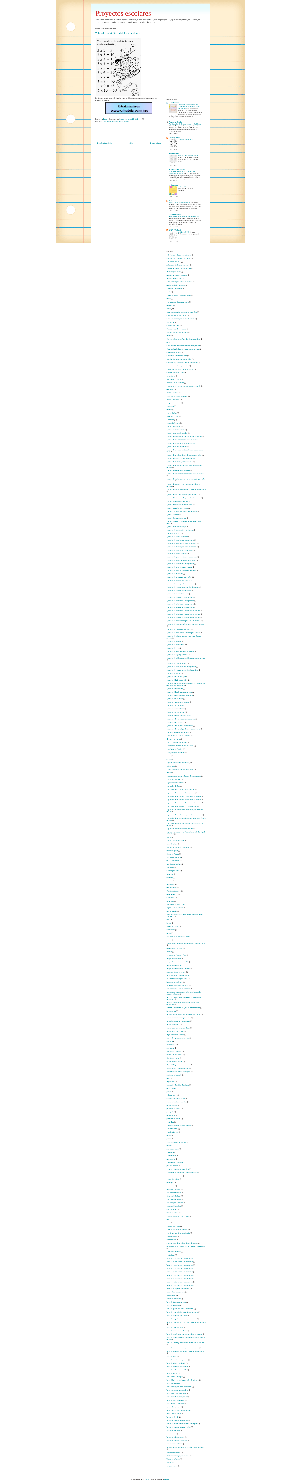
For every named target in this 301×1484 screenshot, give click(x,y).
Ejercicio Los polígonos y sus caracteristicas (181, 511)
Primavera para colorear (174, 1176)
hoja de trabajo (171, 911)
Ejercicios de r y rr (172, 648)
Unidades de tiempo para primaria (177, 1456)
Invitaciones (173, 185)
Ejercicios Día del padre (174, 699)
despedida (169, 389)
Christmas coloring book (186, 139)
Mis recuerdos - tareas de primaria (178, 1068)
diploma (169, 409)
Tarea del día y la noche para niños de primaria (182, 1380)
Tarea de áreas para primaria (176, 1302)
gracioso (169, 881)
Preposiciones (171, 1156)
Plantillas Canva (172, 1129)
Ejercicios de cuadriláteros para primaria (180, 540)
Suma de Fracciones (173, 1251)
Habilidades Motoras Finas (175, 904)
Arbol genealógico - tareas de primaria (179, 282)
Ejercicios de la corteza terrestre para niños (181, 570)
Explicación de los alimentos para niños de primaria (184, 815)
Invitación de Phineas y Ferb (176, 955)
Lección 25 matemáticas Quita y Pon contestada (183, 1008)
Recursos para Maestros (174, 1203)
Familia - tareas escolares (175, 840)
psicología (169, 1182)
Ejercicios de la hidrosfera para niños (179, 580)
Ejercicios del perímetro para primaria (179, 692)
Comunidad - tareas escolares (176, 356)
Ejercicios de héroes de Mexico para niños (180, 560)
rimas (168, 1223)
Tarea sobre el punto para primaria (178, 1410)
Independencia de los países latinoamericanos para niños (186, 943)
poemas (169, 1135)
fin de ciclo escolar (172, 861)
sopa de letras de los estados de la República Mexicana (185, 1246)
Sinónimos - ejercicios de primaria (178, 1233)
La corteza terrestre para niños (176, 979)
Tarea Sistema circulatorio (175, 1400)
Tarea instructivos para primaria (177, 1397)
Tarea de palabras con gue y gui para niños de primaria (185, 1351)
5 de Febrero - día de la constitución (178, 255)
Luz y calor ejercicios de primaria (177, 1038)
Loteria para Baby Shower (175, 1031)
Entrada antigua (155, 143)
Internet (169, 952)
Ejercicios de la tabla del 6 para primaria (180, 607)
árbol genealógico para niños (176, 285)
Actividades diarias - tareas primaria (178, 268)
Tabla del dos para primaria (175, 1292)
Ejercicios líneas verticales (175, 709)
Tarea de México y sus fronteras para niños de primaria (185, 1343)
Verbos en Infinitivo (173, 1459)
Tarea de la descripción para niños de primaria (182, 1312)
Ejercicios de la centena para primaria (179, 567)
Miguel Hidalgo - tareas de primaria (178, 1065)
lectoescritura (171, 1011)
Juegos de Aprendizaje (174, 958)
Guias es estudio (172, 894)
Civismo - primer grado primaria (177, 332)
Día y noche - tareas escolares (176, 396)
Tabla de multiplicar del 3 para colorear (179, 1265)
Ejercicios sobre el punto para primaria (179, 726)
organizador (170, 1082)
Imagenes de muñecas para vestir (178, 936)
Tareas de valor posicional (175, 1437)
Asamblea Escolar (175, 122)
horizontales (170, 930)
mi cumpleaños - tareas (174, 1061)
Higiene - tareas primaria (174, 908)
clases (168, 336)
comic (168, 342)
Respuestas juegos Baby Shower (177, 1216)
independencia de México (175, 948)
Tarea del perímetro (173, 1383)
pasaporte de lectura (173, 1109)
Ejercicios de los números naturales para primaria (183, 633)
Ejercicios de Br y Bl (173, 533)
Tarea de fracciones (173, 1305)
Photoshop (170, 1122)
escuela (169, 759)
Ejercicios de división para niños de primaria (181, 547)
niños (168, 1078)
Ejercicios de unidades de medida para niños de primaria (185, 658)
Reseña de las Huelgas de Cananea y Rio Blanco (185, 124)
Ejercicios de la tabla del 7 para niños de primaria (183, 611)
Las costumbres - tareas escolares (178, 989)
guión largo (170, 901)
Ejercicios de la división (174, 574)
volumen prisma (171, 1466)
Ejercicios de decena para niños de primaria (181, 543)
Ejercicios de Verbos (173, 673)
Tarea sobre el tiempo (173, 1414)
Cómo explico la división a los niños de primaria (182, 349)
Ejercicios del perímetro (174, 688)
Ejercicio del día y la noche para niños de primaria (183, 498)
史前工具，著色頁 (184, 232)
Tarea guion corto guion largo (176, 1393)
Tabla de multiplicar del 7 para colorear (179, 1278)
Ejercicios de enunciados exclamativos (179, 550)
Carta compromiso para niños (176, 315)
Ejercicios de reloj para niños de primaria (180, 651)
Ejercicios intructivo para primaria (177, 702)
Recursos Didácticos (173, 1196)
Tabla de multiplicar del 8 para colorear (179, 1282)
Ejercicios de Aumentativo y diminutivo (179, 530)
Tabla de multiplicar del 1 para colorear (179, 1258)
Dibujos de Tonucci (172, 399)
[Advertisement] (186, 43)
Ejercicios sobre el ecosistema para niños (180, 719)
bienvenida (170, 305)
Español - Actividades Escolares (177, 762)
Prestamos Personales (177, 169)
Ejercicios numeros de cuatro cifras (178, 715)
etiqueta (169, 773)
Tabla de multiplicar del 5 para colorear (116, 121)
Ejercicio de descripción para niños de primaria (182, 440)
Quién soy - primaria (173, 1189)
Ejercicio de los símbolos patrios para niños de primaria (185, 474)
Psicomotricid (171, 1186)
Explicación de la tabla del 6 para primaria (180, 793)
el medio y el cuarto (173, 739)
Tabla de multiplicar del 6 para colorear (179, 1275)
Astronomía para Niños (174, 288)
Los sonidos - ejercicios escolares (178, 1028)
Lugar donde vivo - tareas (175, 1035)
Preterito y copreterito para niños (177, 1169)
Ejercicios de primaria (173, 641)
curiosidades (170, 376)
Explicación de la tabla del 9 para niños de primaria (183, 803)
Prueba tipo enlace (172, 1179)
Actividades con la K (173, 262)
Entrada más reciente (104, 143)
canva (168, 309)
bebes (168, 298)
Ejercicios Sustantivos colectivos (177, 732)
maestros (169, 1041)
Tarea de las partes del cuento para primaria (181, 1319)
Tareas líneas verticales (174, 1444)
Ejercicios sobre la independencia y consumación (183, 729)
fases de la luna (171, 844)
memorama (170, 1048)
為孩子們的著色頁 (175, 230)
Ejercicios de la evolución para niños (178, 577)
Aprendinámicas (175, 214)
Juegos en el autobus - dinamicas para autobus (184, 216)
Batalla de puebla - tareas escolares (178, 295)
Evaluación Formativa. (174, 779)
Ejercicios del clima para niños (176, 680)
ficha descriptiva (172, 851)
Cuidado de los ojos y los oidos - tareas (179, 369)
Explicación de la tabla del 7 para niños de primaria (183, 796)
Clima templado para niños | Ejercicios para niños (183, 339)
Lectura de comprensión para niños (178, 1018)
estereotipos (170, 766)
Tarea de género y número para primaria (180, 1309)
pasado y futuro (171, 1105)
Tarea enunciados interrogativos (177, 1390)
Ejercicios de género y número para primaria (181, 557)
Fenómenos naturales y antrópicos (178, 847)
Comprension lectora (173, 352)
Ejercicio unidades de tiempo (176, 527)
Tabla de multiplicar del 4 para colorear (179, 1268)
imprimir (169, 940)
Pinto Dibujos (174, 103)
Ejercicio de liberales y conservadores (179, 462)
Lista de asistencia (172, 1024)
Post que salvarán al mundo (176, 1142)
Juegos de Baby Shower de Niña (177, 962)
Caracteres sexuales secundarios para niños (181, 312)
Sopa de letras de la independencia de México (182, 1243)
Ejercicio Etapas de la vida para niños (179, 504)
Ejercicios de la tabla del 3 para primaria (180, 597)
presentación (170, 1159)
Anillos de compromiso (177, 201)
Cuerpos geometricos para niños (177, 366)
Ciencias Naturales (172, 325)
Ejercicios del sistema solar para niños (179, 695)
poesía (168, 1139)
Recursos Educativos (173, 1199)
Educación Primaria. (173, 426)
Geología (169, 877)
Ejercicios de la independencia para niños (180, 584)
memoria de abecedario (174, 1055)
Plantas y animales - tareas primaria (178, 1125)
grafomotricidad (171, 887)
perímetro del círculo (173, 1119)
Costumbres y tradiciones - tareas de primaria (182, 362)
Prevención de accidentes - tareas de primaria (182, 1172)
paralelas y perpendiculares (175, 1098)
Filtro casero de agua (173, 857)
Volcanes (169, 1462)
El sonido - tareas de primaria (176, 742)
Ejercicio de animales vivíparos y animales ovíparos (184, 436)
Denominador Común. (173, 379)
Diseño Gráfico (171, 413)
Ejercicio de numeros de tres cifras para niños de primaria (186, 489)
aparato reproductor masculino (176, 275)
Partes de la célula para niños (176, 1102)
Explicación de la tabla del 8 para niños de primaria (183, 799)
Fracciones (170, 867)
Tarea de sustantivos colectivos (177, 1366)
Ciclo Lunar (170, 322)
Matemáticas (170, 1045)
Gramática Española (173, 891)
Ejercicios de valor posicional (176, 663)
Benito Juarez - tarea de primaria (177, 302)
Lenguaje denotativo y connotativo (178, 1021)
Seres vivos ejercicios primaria (176, 1229)
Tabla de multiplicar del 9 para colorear (179, 1285)
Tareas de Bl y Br (172, 1417)
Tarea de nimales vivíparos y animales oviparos (182, 1348)
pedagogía (170, 1112)
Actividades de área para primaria (177, 265)
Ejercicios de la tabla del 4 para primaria (180, 601)
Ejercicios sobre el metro (174, 722)
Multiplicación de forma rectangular (178, 1071)
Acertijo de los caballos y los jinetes (178, 258)
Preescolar (170, 1152)
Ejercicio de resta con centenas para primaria (181, 494)
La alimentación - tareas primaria (177, 975)
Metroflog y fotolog (172, 1058)
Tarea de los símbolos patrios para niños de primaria (184, 1334)
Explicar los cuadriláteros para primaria (179, 829)
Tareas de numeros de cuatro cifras (178, 1427)
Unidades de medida (173, 1452)
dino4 (147, 1479)
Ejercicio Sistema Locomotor (176, 518)
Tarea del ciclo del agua (174, 1377)
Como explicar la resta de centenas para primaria (183, 346)
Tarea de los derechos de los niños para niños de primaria (186, 1322)
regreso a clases (172, 1209)
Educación (170, 420)
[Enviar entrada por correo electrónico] (143, 119)
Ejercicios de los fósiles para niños (178, 629)
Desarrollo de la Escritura (175, 383)
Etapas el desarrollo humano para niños (179, 769)
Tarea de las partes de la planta (177, 1315)
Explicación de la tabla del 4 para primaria (180, 789)
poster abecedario (172, 1149)
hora (167, 920)
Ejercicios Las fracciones (175, 705)
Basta (168, 292)
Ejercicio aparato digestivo (175, 430)
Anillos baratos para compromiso (179, 203)
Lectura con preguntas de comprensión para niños (183, 1014)
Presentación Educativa (174, 1162)
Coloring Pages (174, 138)
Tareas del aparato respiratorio (176, 1440)
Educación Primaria (173, 423)
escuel (168, 756)
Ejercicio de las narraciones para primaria (180, 458)
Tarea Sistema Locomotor (175, 1403)
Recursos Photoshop (173, 1206)
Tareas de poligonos (173, 1430)
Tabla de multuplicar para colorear (177, 1289)
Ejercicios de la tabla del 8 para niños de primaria (183, 614)
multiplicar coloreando (173, 1075)
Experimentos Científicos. (175, 783)
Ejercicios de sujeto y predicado (177, 655)
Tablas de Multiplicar (173, 1299)
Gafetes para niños (172, 871)
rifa (167, 1219)
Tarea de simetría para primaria (177, 1360)
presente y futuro (172, 1166)
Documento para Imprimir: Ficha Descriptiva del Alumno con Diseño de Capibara (189, 106)
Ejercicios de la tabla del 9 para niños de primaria (183, 617)
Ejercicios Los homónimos (175, 712)
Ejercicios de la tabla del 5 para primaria (180, 604)
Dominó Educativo (172, 416)
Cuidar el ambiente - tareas (175, 372)
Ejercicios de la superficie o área (177, 594)
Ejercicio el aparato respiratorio (177, 501)
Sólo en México (171, 1236)
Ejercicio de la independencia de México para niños (183, 455)
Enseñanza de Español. (174, 749)
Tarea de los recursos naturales (177, 1331)
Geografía (169, 874)
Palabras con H (171, 1095)
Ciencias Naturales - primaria (176, 329)
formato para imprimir (173, 864)
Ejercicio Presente (172, 515)
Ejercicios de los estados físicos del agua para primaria (185, 624)
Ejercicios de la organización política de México (182, 587)
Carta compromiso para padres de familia (180, 319)
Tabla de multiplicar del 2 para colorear (179, 1262)
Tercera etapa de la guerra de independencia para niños (185, 1447)
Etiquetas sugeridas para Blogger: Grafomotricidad (183, 776)
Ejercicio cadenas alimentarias (176, 433)
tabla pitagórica (171, 1295)
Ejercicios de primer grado (175, 645)
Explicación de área (173, 786)
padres (168, 1092)
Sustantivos (170, 1255)
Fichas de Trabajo (172, 854)
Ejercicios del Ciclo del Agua (176, 677)
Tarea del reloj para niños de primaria (179, 1387)
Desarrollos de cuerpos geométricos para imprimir (183, 386)
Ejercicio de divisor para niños (176, 447)
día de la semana (172, 393)
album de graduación (173, 272)
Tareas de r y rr (171, 1434)
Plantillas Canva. (172, 1132)
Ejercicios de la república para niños (178, 590)
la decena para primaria (174, 982)
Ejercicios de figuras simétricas (177, 553)
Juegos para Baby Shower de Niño (178, 968)
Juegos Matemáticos (173, 965)
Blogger (166, 1479)
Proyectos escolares (123, 13)
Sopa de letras (174, 154)
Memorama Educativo (173, 1051)
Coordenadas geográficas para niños (178, 359)
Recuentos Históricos (173, 1193)
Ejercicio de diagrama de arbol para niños (180, 443)
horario (168, 923)
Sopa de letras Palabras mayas (188, 155)
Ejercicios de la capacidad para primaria (180, 564)
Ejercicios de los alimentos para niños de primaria (183, 621)
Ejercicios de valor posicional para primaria (181, 667)
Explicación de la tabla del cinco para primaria (182, 806)
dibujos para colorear (173, 403)
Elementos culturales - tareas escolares (180, 746)
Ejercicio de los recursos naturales (178, 470)
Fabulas (169, 837)
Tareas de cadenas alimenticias (177, 1420)
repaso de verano (172, 1213)
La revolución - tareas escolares (177, 985)
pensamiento (170, 1115)
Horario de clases (172, 926)
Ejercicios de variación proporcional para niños (182, 670)
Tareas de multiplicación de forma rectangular (181, 1424)
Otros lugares (171, 1088)
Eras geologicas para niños (175, 752)
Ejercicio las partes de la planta (177, 508)
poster (168, 1145)
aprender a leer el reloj (174, 278)
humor (168, 933)
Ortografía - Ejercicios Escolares (177, 1085)
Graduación (170, 884)
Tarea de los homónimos (174, 1327)
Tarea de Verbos (172, 1373)
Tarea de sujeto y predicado (175, 1363)
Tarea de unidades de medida (176, 1370)
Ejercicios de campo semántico (177, 537)
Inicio (131, 143)
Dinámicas (170, 406)
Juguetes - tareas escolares (175, 972)
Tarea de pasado (172, 1356)
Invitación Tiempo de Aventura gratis (190, 187)
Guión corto (170, 898)
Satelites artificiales (173, 1226)
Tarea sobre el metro (173, 1407)
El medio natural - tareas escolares (178, 736)
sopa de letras (171, 1240)
